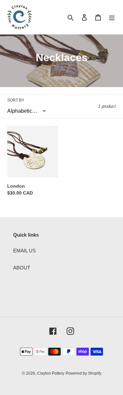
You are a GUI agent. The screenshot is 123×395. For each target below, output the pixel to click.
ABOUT (21, 267)
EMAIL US (24, 250)
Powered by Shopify (83, 373)
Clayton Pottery (50, 373)
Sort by (15, 100)
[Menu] (112, 17)
